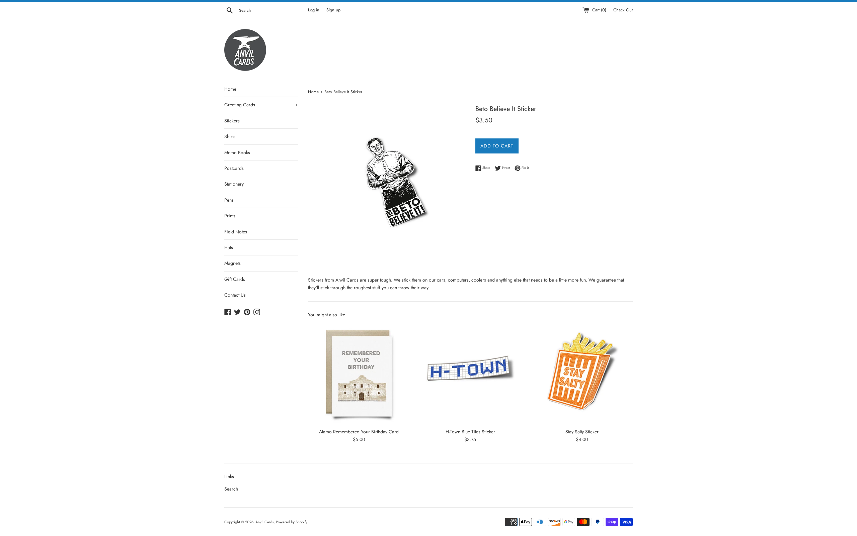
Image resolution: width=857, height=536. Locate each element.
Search (231, 489)
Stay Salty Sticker (582, 431)
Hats (228, 247)
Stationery (234, 184)
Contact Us (235, 295)
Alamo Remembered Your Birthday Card (359, 431)
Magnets (232, 263)
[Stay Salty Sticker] (582, 374)
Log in (313, 10)
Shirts (229, 136)
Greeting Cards (261, 104)
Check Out (623, 10)
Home (230, 89)
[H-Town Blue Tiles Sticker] (470, 374)
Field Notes (235, 231)
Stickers (232, 120)
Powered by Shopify (291, 522)
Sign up (333, 10)
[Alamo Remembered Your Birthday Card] (358, 374)
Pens (229, 200)
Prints (229, 215)
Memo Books (237, 152)
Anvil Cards (264, 522)
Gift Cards (234, 279)
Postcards (234, 168)
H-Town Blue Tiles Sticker (470, 431)
